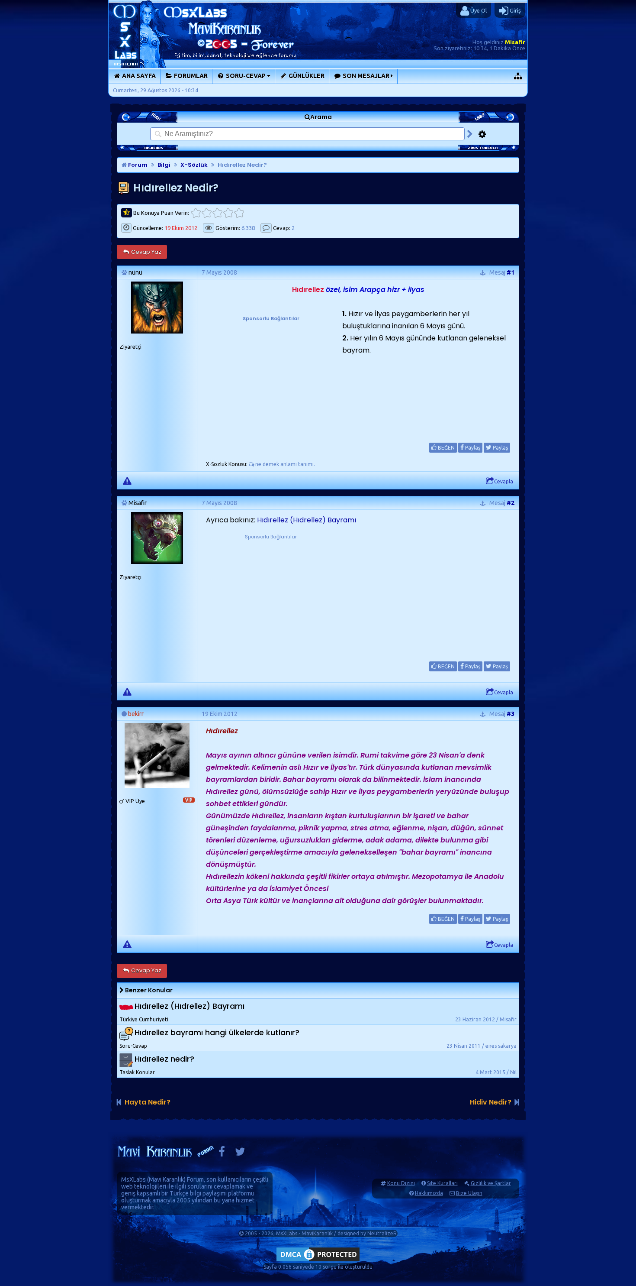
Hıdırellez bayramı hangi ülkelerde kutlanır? (217, 1032)
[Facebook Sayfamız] (221, 1153)
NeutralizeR (382, 1233)
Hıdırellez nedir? (164, 1058)
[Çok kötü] (195, 212)
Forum (137, 165)
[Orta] (217, 212)
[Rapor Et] (127, 480)
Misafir (515, 42)
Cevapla (503, 481)
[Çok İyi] (239, 212)
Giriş (514, 10)
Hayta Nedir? (147, 1102)
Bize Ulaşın (469, 1193)
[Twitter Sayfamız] (240, 1153)
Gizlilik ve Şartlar (491, 1183)
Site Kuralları (442, 1183)
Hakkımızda (429, 1193)
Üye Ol (478, 10)
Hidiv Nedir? (490, 1102)
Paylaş (472, 447)
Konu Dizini (401, 1183)
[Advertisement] (271, 377)
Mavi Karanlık (166, 1179)
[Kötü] (206, 212)
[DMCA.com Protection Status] (318, 1261)
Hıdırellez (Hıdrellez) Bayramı (306, 520)
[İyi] (228, 212)
